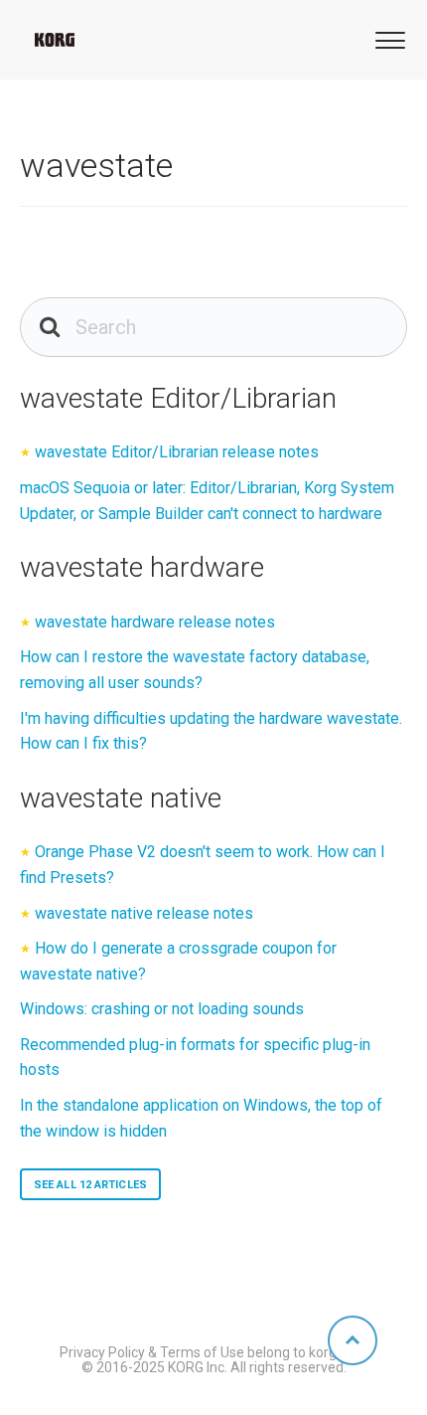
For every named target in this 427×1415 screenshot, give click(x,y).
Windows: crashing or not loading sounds (162, 1008)
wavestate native (120, 798)
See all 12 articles (90, 1184)
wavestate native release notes (144, 913)
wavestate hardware (142, 567)
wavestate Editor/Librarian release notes (177, 451)
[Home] (54, 40)
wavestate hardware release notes (155, 622)
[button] (387, 38)
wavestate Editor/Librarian (178, 398)
